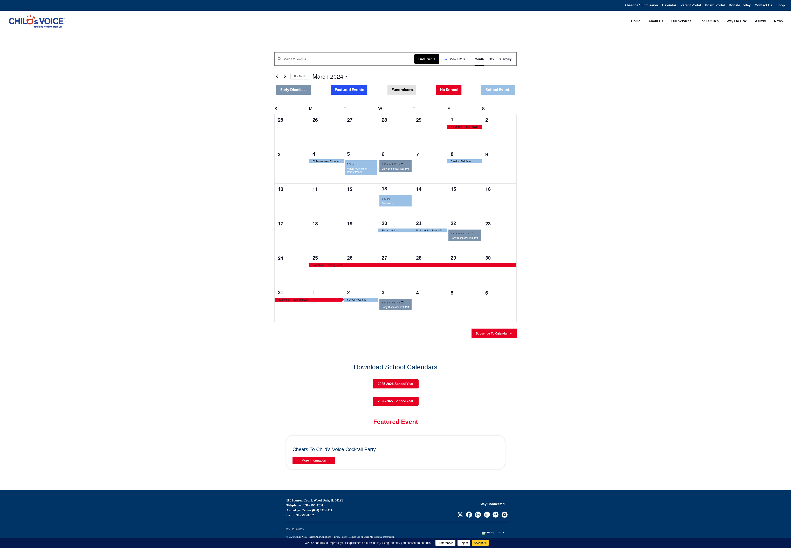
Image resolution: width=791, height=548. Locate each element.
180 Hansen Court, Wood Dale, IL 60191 (314, 500)
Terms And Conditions (320, 536)
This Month (300, 76)
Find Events (426, 59)
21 (418, 223)
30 (488, 258)
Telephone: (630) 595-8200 (304, 505)
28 (418, 258)
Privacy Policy (340, 536)
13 (384, 188)
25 (315, 258)
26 (349, 258)
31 (280, 292)
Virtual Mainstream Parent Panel (357, 170)
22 (453, 223)
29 (453, 258)
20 (384, 223)
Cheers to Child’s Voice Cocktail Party (334, 449)
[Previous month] (276, 76)
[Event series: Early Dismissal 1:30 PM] (402, 164)
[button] (395, 89)
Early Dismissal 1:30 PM (395, 168)
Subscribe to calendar (492, 333)
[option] (293, 90)
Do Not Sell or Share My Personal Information (371, 536)
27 (384, 258)
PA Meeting (388, 203)
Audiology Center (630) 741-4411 (309, 510)
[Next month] (284, 76)
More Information (314, 460)
